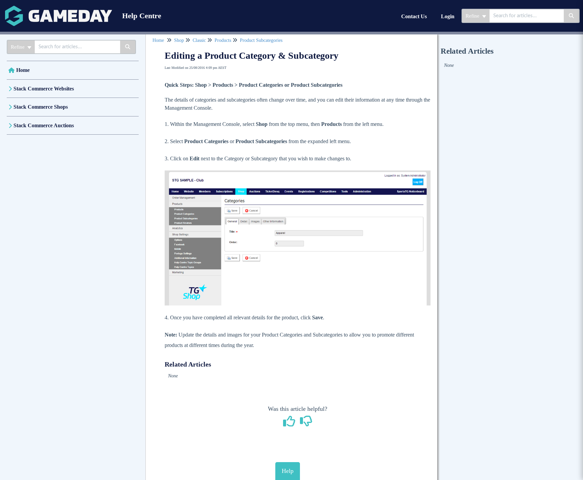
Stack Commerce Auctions (43, 125)
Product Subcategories (261, 40)
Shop (179, 40)
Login (447, 16)
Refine (473, 16)
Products (223, 40)
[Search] (572, 16)
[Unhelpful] (306, 423)
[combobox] (527, 16)
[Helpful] (290, 423)
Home (23, 70)
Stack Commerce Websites (43, 88)
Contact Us (414, 16)
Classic (199, 40)
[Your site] (58, 9)
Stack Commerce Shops (40, 107)
